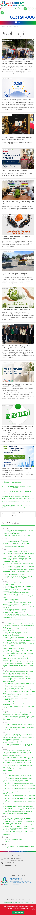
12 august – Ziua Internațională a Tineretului (17, 535)
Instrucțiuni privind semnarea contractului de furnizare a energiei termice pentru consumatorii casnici (17, 762)
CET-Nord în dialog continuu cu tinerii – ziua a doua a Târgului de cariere (17, 492)
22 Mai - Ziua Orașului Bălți (12, 599)
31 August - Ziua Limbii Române (14, 839)
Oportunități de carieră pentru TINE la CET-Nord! (16, 502)
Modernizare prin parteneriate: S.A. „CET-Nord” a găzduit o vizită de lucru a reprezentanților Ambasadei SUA (17, 507)
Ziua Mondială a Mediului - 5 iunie (14, 574)
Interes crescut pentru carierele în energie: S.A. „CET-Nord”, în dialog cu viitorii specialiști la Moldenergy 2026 (18, 497)
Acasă (3, 26)
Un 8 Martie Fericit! (10, 701)
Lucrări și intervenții (18, 912)
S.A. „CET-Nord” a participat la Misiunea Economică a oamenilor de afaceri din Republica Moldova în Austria (18, 571)
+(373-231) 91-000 (9, 863)
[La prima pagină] (2, 513)
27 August (8, 841)
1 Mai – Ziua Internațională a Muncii (15, 619)
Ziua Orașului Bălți (10, 601)
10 (8, 516)
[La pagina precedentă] (5, 513)
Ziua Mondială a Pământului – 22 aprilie (16, 632)
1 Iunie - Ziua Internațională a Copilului (16, 578)
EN (33, 8)
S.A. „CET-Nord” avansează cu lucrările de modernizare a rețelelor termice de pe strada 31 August (17, 543)
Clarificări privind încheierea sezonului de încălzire (19, 690)
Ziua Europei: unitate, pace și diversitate (16, 100)
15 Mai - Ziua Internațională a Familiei (15, 609)
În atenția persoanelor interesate (14, 686)
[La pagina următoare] (12, 515)
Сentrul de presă (12, 26)
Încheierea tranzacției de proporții (14, 546)
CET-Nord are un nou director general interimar (18, 576)
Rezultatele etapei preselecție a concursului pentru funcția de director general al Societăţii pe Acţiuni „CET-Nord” (18, 833)
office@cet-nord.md (10, 865)
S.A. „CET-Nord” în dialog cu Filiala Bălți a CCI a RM (19, 624)
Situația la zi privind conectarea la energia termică (19, 783)
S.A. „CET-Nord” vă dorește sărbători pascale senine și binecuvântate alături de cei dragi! (17, 481)
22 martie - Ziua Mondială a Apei (14, 688)
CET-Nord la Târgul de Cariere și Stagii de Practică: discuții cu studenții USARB (16, 487)
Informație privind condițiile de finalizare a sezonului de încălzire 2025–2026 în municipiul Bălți (17, 428)
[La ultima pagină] (15, 515)
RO (25, 8)
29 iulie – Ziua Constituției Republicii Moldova (18, 540)
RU (29, 8)
